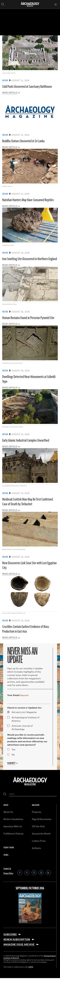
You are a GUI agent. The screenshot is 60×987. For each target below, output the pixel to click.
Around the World (41, 833)
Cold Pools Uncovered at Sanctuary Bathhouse (27, 86)
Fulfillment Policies (13, 833)
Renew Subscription (16, 939)
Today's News (8, 847)
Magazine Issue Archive (19, 944)
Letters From (39, 841)
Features (36, 812)
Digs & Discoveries (41, 819)
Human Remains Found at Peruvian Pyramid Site (28, 317)
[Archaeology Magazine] (30, 785)
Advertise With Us (12, 826)
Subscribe (10, 934)
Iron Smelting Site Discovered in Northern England (29, 258)
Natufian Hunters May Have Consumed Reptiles (28, 200)
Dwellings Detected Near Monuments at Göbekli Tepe (29, 379)
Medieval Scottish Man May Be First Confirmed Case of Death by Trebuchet (27, 502)
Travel (6, 855)
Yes (13, 749)
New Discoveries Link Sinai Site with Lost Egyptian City (29, 565)
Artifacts (36, 848)
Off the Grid (38, 826)
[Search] (4, 794)
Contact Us (7, 868)
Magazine (24, 712)
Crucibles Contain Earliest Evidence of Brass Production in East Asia (25, 629)
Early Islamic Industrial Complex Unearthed (25, 440)
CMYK (30, 967)
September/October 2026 (30, 888)
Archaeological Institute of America (25, 719)
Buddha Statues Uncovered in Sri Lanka (23, 141)
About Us (8, 812)
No (13, 754)
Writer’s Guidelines (13, 819)
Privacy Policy (8, 873)
